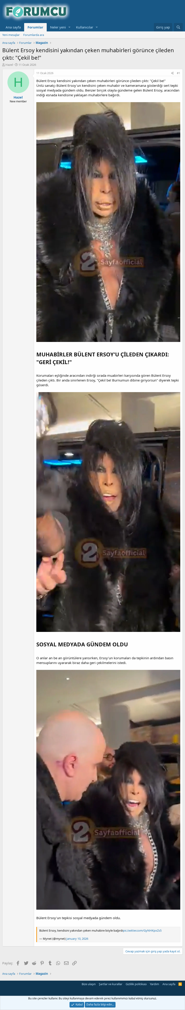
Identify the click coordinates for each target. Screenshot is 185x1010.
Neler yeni (58, 27)
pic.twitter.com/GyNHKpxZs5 (142, 930)
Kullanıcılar (84, 27)
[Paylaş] (172, 73)
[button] (69, 27)
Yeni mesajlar (11, 35)
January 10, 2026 (77, 939)
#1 (178, 73)
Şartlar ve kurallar (110, 984)
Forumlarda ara (33, 35)
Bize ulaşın (89, 984)
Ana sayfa (13, 27)
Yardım (154, 984)
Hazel (9, 65)
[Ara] (178, 27)
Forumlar (35, 27)
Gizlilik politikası (136, 984)
